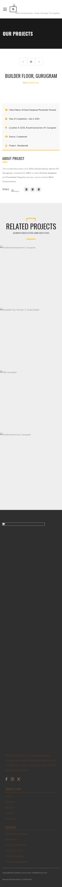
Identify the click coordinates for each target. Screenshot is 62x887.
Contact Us (11, 818)
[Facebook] (7, 779)
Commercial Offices (15, 845)
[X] (18, 779)
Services (10, 807)
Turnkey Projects (14, 850)
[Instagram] (13, 779)
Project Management (16, 862)
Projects (9, 813)
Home (8, 796)
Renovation (11, 839)
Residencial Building (16, 834)
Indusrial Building (14, 856)
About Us (10, 802)
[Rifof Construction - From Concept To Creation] (36, 9)
